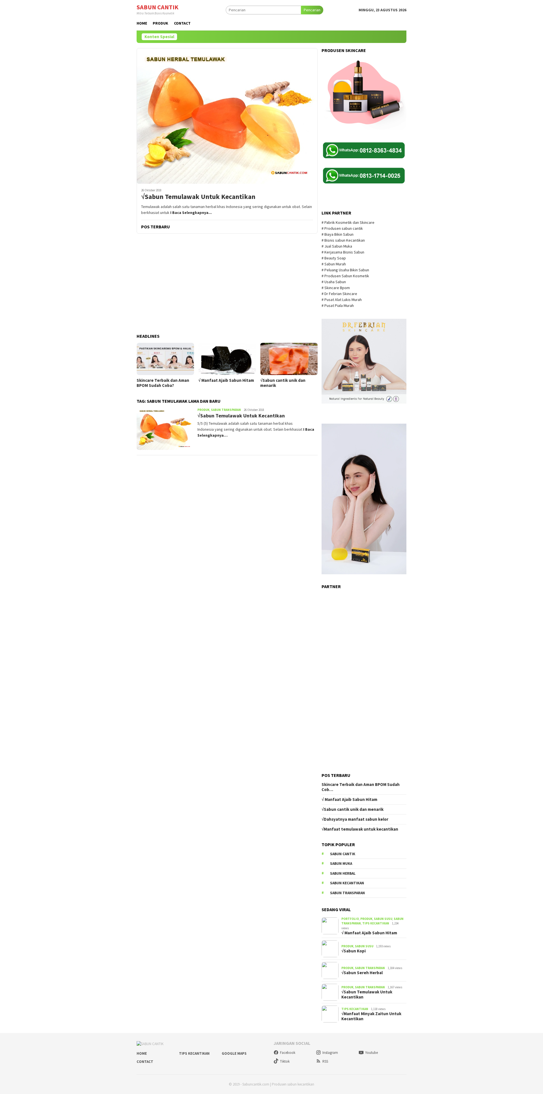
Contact (145, 1061)
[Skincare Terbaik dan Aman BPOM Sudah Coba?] (165, 359)
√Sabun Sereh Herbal (362, 972)
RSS (325, 1061)
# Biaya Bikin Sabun (338, 234)
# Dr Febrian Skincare (340, 293)
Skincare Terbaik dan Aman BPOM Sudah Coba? (163, 383)
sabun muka (341, 863)
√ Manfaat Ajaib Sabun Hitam (226, 380)
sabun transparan (347, 893)
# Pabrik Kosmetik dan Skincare (348, 222)
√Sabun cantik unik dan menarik (282, 383)
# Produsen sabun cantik (342, 228)
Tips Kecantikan (375, 923)
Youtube (371, 1052)
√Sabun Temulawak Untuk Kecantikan (198, 197)
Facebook (287, 1052)
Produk (203, 410)
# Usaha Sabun (334, 281)
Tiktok (285, 1061)
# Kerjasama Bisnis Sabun (343, 252)
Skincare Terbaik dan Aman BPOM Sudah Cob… (361, 787)
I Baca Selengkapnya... (191, 212)
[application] (364, 499)
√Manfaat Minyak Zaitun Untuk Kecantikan (371, 1016)
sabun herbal (342, 873)
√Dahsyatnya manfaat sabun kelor (355, 819)
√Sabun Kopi (353, 951)
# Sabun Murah (334, 264)
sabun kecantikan (347, 883)
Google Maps (234, 1053)
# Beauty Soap (334, 258)
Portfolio (350, 919)
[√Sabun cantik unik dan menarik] (289, 359)
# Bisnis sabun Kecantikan (344, 240)
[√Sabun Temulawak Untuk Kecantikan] (227, 116)
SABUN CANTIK (157, 7)
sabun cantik (342, 854)
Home (142, 1053)
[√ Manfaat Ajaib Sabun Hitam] (227, 359)
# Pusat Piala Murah (338, 305)
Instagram (330, 1052)
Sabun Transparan (226, 410)
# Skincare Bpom (336, 287)
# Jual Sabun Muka (337, 246)
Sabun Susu (383, 919)
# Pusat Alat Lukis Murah (342, 299)
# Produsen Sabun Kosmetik (346, 275)
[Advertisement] (227, 284)
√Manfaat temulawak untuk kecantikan (360, 829)
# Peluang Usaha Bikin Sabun (345, 269)
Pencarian (312, 9)
